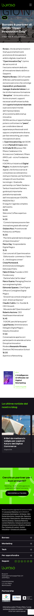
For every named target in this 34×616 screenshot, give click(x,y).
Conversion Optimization (10, 514)
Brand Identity (15, 518)
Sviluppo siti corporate (18, 529)
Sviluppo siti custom (12, 527)
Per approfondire (10, 555)
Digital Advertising (8, 516)
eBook (17, 372)
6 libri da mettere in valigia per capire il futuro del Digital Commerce (14, 442)
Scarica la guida (20, 387)
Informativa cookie (9, 607)
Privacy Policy (21, 607)
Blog (4, 17)
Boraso (5, 538)
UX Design (23, 514)
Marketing (7, 544)
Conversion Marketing (10, 512)
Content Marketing (8, 523)
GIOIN (19, 64)
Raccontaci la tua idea (17, 493)
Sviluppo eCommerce (23, 523)
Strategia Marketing (21, 520)
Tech (4, 549)
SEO (28, 514)
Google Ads (19, 516)
